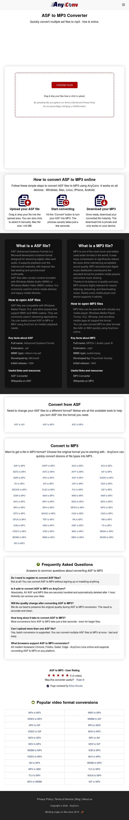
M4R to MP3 (106, 495)
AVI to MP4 (34, 762)
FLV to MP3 (77, 489)
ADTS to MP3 (19, 471)
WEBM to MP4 (34, 750)
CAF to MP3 (77, 483)
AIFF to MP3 (77, 471)
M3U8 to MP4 (94, 775)
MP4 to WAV (34, 769)
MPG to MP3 (107, 507)
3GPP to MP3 (48, 465)
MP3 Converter (81, 376)
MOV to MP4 (34, 737)
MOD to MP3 (78, 501)
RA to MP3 (78, 519)
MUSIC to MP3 (48, 513)
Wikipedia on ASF (21, 381)
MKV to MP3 (48, 501)
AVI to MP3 (48, 483)
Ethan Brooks (76, 685)
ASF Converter (19, 376)
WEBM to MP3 (19, 537)
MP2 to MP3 (19, 507)
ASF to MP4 (77, 424)
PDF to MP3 (48, 519)
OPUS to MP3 (19, 519)
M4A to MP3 (48, 495)
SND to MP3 (48, 525)
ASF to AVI (19, 424)
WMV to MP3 (77, 537)
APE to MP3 (48, 477)
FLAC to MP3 (48, 489)
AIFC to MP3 (48, 471)
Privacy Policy (45, 799)
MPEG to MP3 (77, 507)
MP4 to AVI (94, 737)
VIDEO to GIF (35, 731)
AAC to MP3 (77, 465)
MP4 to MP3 (48, 507)
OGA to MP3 (77, 513)
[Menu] (123, 5)
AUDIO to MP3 (106, 477)
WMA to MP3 (48, 537)
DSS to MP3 (106, 483)
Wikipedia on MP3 (83, 381)
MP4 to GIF (34, 725)
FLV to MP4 (34, 775)
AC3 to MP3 (106, 465)
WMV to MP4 (94, 712)
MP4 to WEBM (34, 781)
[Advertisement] (64, 143)
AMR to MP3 (19, 477)
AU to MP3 (19, 483)
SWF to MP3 (77, 525)
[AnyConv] (64, 5)
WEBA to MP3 (106, 531)
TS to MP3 (107, 525)
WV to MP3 (19, 543)
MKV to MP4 (34, 743)
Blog (77, 799)
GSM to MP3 (19, 495)
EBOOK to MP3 (19, 489)
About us (87, 799)
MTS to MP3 (19, 513)
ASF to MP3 (48, 424)
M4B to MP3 (77, 495)
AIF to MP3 (106, 471)
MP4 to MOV (94, 725)
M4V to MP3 (19, 501)
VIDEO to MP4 (34, 756)
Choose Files (64, 85)
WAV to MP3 (77, 531)
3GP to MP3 (19, 465)
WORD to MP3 (106, 537)
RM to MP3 (106, 519)
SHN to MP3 (19, 525)
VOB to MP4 (94, 750)
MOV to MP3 (106, 501)
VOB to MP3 (48, 531)
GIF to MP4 (94, 781)
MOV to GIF (94, 743)
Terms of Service (64, 799)
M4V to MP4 (94, 756)
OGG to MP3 (107, 513)
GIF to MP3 (106, 489)
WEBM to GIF (94, 718)
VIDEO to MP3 (19, 531)
